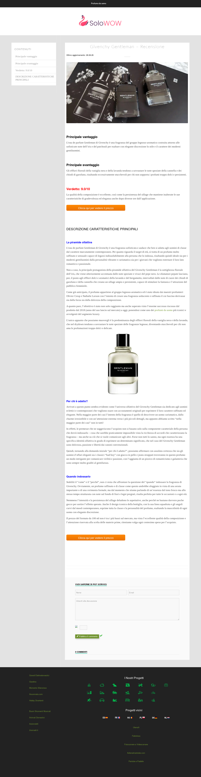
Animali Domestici (37, 717)
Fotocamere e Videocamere (136, 744)
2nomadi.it (33, 730)
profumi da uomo (164, 310)
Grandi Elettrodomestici (39, 675)
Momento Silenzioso (38, 687)
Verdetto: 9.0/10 (23, 70)
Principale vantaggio (26, 56)
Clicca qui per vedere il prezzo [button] (96, 208)
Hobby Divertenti (36, 700)
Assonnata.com (36, 694)
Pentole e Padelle (136, 761)
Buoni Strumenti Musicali (40, 711)
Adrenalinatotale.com (136, 752)
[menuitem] (98, 3)
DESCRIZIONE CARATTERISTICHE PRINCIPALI (34, 78)
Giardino (32, 681)
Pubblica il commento (88, 636)
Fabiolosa (136, 735)
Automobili (33, 723)
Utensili (136, 727)
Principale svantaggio (26, 63)
